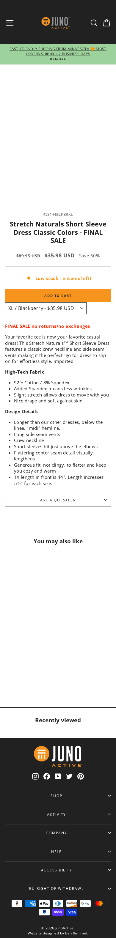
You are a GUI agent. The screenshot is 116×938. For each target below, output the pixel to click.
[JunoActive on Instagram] (35, 776)
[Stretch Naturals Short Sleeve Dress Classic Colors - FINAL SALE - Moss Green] (25, 676)
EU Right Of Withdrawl (56, 888)
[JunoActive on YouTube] (58, 776)
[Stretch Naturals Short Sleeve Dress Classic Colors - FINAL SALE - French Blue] (18, 650)
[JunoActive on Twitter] (69, 776)
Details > (58, 59)
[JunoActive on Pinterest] (80, 776)
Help (56, 851)
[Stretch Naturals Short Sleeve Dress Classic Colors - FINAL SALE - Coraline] (32, 650)
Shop (56, 795)
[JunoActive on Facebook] (46, 776)
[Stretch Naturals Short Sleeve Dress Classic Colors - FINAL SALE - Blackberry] (18, 663)
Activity (56, 814)
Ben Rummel (76, 933)
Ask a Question (58, 500)
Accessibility (56, 870)
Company (56, 832)
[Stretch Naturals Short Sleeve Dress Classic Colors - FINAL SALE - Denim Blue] (32, 663)
